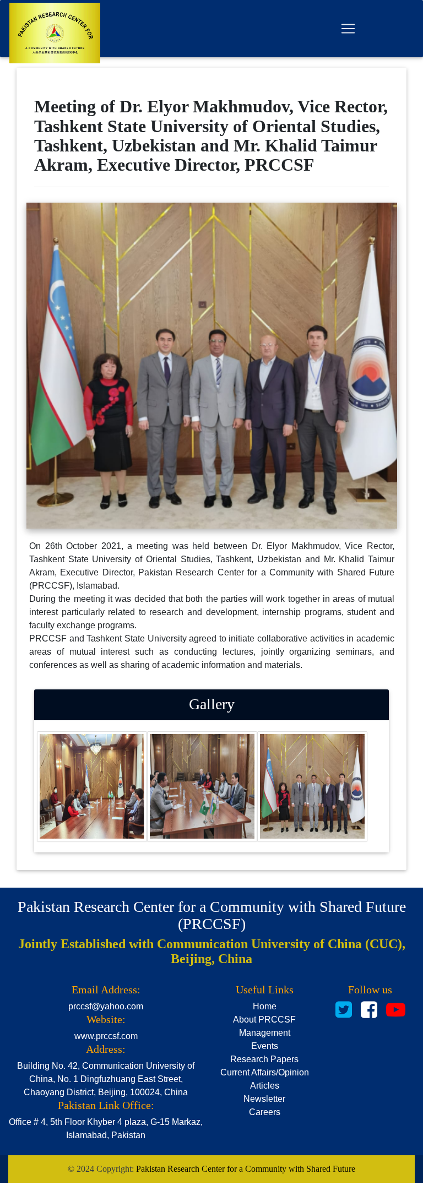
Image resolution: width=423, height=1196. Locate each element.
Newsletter (264, 1098)
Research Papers (264, 1059)
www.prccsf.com (106, 1036)
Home (264, 1006)
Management (264, 1032)
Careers (264, 1112)
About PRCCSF (264, 1019)
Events (264, 1046)
